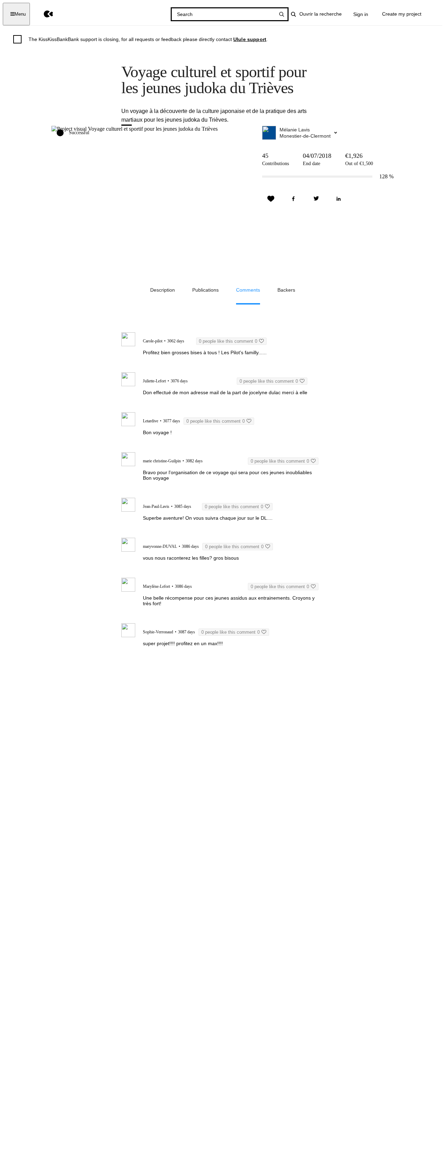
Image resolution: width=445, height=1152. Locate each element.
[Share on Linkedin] (338, 199)
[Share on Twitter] (316, 199)
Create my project (401, 14)
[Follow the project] (271, 199)
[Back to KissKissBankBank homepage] (43, 14)
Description (162, 290)
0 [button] (228, 341)
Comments (248, 290)
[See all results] (281, 14)
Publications (205, 290)
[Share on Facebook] (293, 199)
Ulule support (249, 39)
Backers (286, 290)
